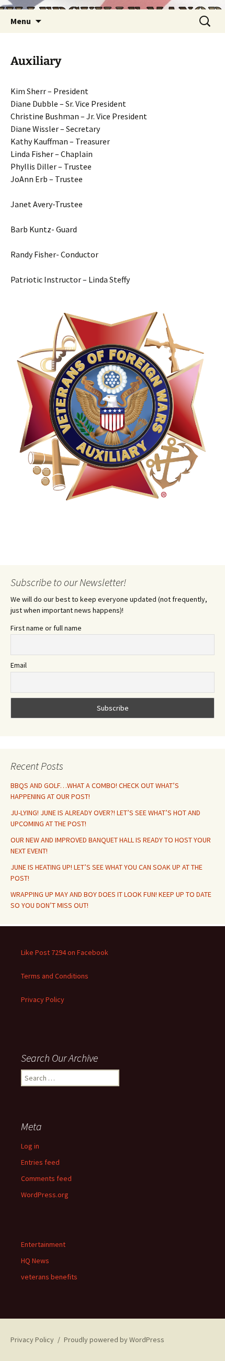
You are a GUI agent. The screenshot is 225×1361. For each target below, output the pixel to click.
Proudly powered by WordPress (114, 1339)
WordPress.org (45, 1194)
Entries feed (40, 1162)
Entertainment (43, 1244)
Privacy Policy (42, 999)
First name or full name (46, 628)
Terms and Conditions (54, 976)
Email (18, 665)
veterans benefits (49, 1276)
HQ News (35, 1260)
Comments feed (46, 1178)
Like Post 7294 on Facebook (64, 952)
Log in (30, 1146)
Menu (20, 21)
